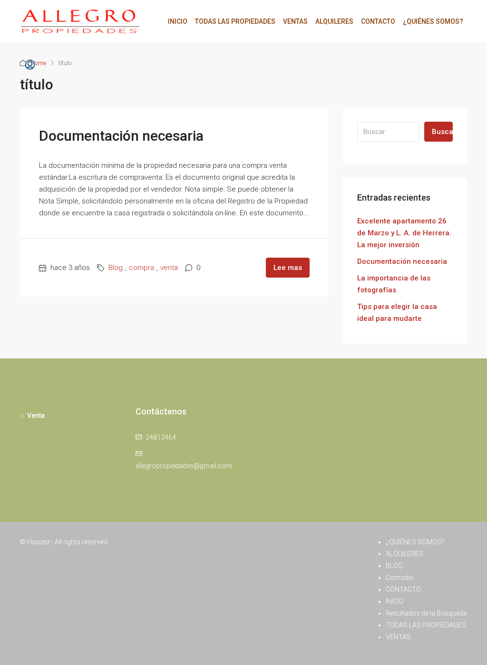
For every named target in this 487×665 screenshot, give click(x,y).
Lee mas (287, 267)
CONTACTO (378, 21)
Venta (36, 415)
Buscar (442, 131)
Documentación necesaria (121, 135)
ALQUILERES (334, 21)
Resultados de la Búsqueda (426, 613)
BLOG (394, 565)
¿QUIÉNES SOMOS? (433, 21)
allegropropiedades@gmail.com (184, 466)
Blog (115, 267)
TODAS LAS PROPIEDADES (235, 21)
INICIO (177, 21)
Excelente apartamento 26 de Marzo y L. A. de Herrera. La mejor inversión (404, 233)
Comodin (400, 577)
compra (141, 267)
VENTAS (295, 21)
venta (169, 267)
